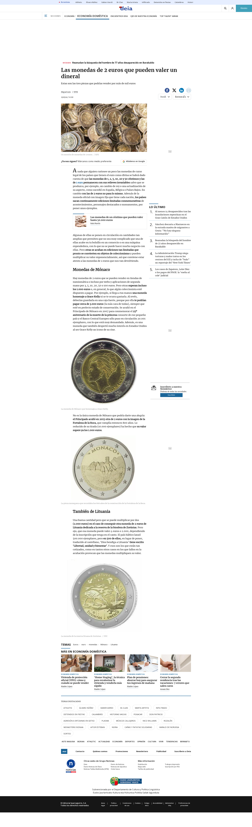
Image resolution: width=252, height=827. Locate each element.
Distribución (142, 764)
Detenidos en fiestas (74, 714)
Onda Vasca (115, 769)
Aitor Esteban (97, 727)
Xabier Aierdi (106, 708)
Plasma (105, 721)
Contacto (80, 751)
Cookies (138, 803)
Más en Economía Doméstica (83, 651)
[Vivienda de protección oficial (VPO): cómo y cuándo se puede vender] (76, 663)
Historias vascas (118, 714)
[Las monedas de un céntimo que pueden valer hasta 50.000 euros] (80, 221)
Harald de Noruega (169, 727)
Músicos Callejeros (126, 721)
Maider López (66, 687)
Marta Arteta (142, 708)
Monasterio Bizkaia (73, 727)
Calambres (97, 714)
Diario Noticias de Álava (93, 767)
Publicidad (161, 751)
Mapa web (142, 767)
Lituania (114, 644)
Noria (115, 727)
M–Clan (124, 708)
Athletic (68, 708)
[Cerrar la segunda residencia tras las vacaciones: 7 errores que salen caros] (175, 663)
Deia (85, 764)
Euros (75, 644)
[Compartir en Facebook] (167, 91)
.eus (64, 751)
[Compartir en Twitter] (174, 91)
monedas (93, 644)
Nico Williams (150, 721)
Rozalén (168, 721)
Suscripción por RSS (172, 767)
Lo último (157, 207)
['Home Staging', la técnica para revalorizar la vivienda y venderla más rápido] (109, 663)
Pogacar (138, 714)
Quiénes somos (100, 751)
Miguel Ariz (66, 92)
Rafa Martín (95, 223)
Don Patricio (156, 714)
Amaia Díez (164, 689)
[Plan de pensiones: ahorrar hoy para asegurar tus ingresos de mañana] (142, 663)
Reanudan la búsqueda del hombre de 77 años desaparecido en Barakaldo (113, 63)
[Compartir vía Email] (188, 91)
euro (84, 644)
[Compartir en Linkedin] (181, 91)
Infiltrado (161, 708)
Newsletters (142, 751)
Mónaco (103, 644)
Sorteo (67, 733)
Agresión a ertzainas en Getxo (79, 721)
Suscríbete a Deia (182, 751)
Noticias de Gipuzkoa (119, 767)
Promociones (122, 751)
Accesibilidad (157, 803)
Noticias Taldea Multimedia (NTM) (96, 769)
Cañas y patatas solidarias (138, 727)
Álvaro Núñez (86, 708)
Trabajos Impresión (172, 764)
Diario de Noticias (117, 764)
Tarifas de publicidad (146, 769)
